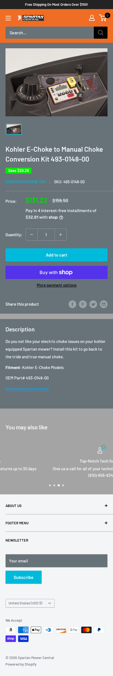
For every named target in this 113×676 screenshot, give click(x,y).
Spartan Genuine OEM (25, 181)
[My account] (92, 18)
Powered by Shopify (20, 664)
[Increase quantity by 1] (60, 234)
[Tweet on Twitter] (93, 304)
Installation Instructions (27, 388)
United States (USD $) (25, 603)
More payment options (57, 285)
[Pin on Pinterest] (83, 304)
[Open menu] (8, 18)
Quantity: (13, 234)
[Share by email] (104, 304)
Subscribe (23, 577)
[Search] (101, 33)
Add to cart (56, 254)
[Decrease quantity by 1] (31, 234)
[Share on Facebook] (72, 304)
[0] (103, 18)
